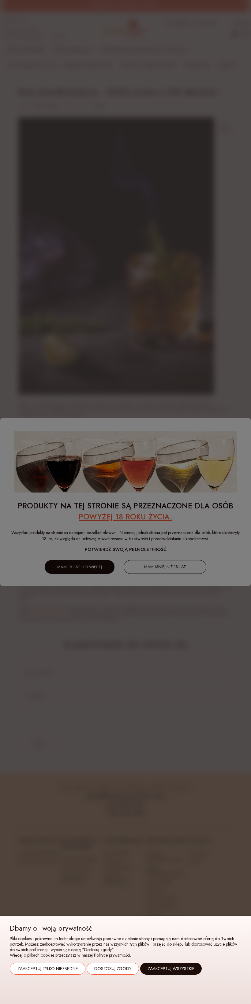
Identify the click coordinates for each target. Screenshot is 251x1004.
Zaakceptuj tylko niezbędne (47, 968)
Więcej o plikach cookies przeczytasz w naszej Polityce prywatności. (70, 955)
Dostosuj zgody (112, 968)
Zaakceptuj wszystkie (171, 968)
